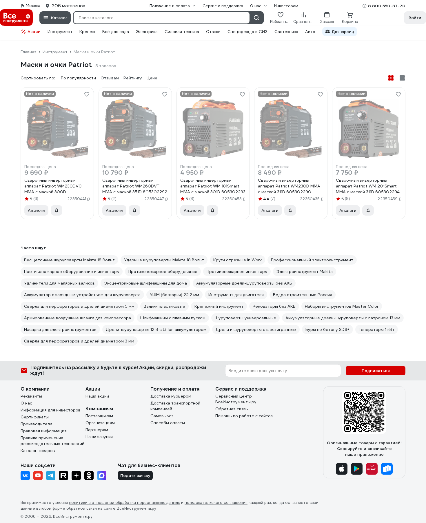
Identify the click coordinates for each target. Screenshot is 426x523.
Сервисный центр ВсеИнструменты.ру (235, 398)
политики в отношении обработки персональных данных (124, 502)
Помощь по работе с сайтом (244, 415)
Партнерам (96, 429)
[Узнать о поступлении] (56, 210)
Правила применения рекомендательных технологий (52, 440)
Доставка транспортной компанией (175, 405)
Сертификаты (35, 417)
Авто (310, 31)
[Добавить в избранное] (86, 94)
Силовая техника (182, 31)
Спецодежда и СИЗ (247, 31)
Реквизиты (31, 396)
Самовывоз (162, 415)
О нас (26, 403)
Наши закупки (99, 436)
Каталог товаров (38, 450)
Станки (213, 31)
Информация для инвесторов (51, 410)
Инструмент (60, 31)
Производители (36, 424)
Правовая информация (44, 430)
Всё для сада (115, 31)
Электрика (147, 31)
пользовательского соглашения (216, 502)
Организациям (100, 422)
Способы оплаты (167, 422)
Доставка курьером (170, 396)
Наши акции (97, 396)
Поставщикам (99, 415)
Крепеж (87, 31)
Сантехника (286, 31)
